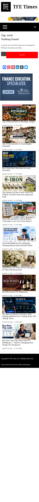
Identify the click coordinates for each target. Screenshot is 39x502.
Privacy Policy (18, 364)
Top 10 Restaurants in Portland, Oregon (18, 122)
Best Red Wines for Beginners (15, 292)
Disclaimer (26, 364)
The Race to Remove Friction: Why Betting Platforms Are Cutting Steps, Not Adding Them (19, 316)
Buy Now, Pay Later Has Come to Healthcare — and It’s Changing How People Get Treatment (17, 343)
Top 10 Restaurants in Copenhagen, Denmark (17, 145)
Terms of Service (6, 364)
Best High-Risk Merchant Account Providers (16, 169)
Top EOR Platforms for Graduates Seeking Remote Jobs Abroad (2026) (17, 244)
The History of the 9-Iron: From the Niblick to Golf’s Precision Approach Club (17, 195)
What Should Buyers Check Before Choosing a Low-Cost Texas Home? (17, 220)
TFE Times (19, 125)
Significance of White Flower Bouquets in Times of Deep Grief (18, 269)
